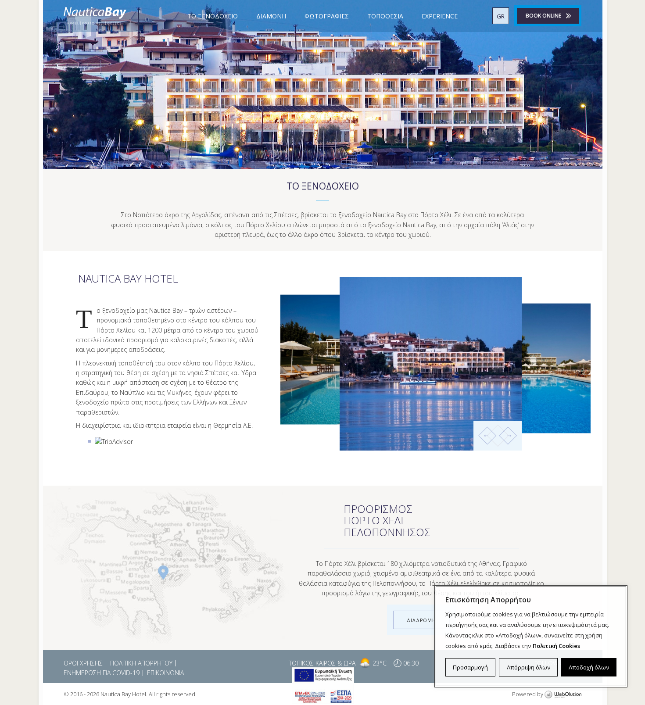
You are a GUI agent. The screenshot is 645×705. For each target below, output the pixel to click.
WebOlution (563, 695)
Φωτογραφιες (327, 16)
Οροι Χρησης (83, 663)
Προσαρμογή (470, 667)
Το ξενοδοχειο (212, 16)
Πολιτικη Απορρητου (141, 663)
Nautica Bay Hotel (95, 16)
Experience (440, 16)
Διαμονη (271, 16)
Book (543, 15)
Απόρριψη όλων (528, 667)
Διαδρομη (421, 620)
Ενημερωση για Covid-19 (102, 673)
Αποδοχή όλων (589, 667)
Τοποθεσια (385, 16)
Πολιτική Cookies (556, 646)
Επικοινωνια (165, 673)
